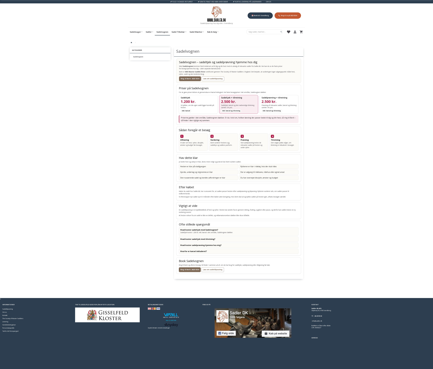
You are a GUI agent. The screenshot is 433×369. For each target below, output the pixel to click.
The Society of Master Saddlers (12, 318)
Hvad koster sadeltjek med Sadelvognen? (199, 230)
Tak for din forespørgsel (10, 331)
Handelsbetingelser (9, 325)
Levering (5, 322)
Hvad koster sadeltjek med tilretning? (197, 239)
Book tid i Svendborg (261, 15)
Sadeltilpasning (7, 309)
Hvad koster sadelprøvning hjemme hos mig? (200, 245)
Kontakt (4, 315)
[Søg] (281, 31)
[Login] (295, 31)
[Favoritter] (288, 31)
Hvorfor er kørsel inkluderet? (193, 251)
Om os (4, 312)
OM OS (268, 2)
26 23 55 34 (318, 316)
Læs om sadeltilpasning (213, 79)
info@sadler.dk (317, 321)
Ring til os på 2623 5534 (289, 15)
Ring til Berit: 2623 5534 (190, 79)
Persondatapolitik (8, 328)
